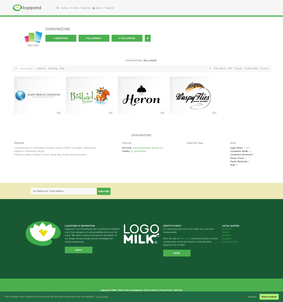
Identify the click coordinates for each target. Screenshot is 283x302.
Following (52, 68)
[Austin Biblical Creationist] (37, 95)
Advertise (178, 290)
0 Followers (127, 38)
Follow (148, 38)
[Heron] (141, 95)
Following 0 (94, 38)
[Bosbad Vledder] (89, 95)
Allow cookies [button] (269, 297)
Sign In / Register (104, 8)
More (177, 253)
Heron (122, 108)
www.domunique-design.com (148, 148)
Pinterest (226, 235)
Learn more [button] (102, 296)
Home (34, 7)
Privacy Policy (166, 290)
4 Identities (61, 38)
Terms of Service (151, 290)
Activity (74, 8)
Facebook (226, 229)
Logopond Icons (230, 242)
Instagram (227, 239)
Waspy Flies (177, 108)
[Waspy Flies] (193, 95)
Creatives (86, 8)
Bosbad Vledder (75, 108)
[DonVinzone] (33, 37)
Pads (62, 68)
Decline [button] (252, 297)
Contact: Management (133, 290)
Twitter (225, 232)
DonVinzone (24, 111)
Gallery (64, 8)
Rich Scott (185, 239)
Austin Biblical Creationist (28, 108)
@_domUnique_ (139, 151)
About (78, 250)
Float (53, 109)
